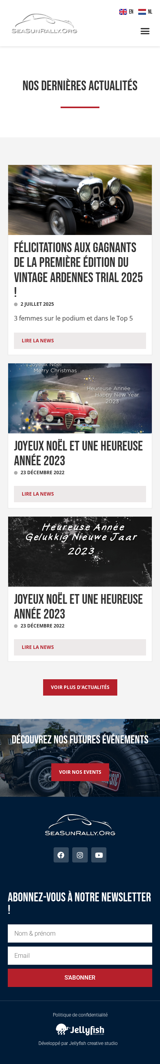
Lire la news (38, 340)
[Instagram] (80, 855)
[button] (145, 31)
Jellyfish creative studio (93, 1043)
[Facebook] (61, 855)
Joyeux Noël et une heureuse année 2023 (78, 454)
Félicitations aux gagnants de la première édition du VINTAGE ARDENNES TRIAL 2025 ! (78, 270)
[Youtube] (99, 855)
